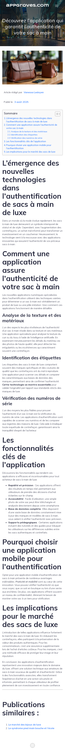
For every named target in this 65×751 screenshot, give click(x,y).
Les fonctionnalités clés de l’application (26, 141)
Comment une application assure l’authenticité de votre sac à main (31, 126)
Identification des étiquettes (24, 134)
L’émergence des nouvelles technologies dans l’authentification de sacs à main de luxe (29, 120)
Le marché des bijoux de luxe (24, 724)
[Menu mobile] (56, 5)
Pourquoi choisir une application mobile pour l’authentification (28, 147)
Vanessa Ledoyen (34, 92)
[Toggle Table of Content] (56, 113)
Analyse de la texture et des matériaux (29, 131)
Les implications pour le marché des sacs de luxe (30, 151)
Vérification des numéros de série (26, 138)
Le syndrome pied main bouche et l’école (31, 728)
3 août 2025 (21, 101)
